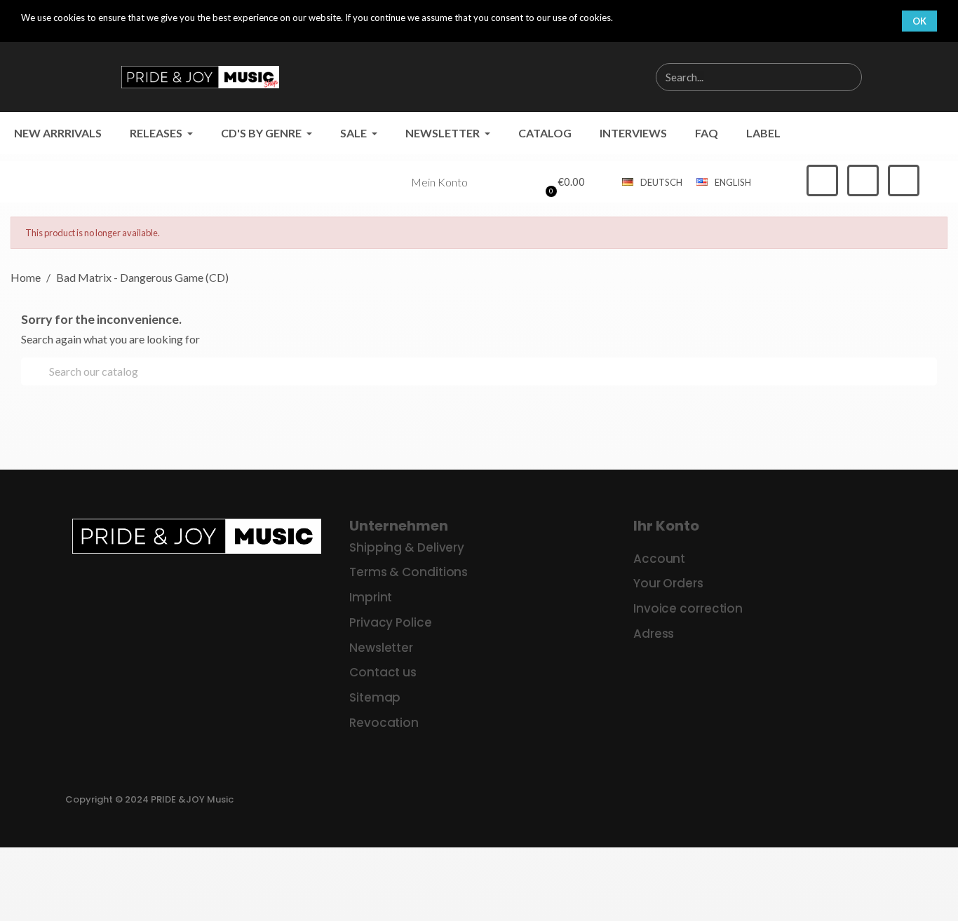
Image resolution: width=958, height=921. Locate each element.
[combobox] (736, 77)
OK (919, 21)
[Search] (847, 77)
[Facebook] (822, 180)
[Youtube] (903, 180)
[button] (563, 182)
